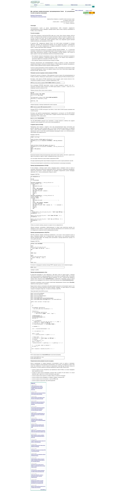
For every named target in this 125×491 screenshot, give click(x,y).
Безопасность (60, 4)
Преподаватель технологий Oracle (38, 16)
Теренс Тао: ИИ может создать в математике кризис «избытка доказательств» (37, 476)
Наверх (90, 10)
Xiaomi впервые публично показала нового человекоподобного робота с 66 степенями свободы (38, 460)
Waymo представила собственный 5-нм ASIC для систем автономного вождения (38, 403)
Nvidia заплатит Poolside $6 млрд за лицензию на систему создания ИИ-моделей (38, 414)
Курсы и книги (88, 4)
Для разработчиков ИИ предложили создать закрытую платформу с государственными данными (38, 409)
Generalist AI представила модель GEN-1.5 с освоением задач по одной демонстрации (38, 465)
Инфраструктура (74, 4)
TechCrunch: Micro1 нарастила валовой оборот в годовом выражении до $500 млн (38, 420)
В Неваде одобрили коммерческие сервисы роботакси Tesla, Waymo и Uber (37, 426)
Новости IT (33, 383)
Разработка (47, 4)
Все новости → (43, 489)
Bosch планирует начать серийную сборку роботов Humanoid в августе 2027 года (37, 436)
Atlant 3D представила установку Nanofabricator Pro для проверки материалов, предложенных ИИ (37, 481)
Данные (35, 4)
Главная (87, 10)
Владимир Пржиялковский (36, 15)
